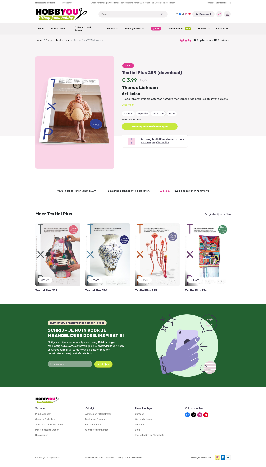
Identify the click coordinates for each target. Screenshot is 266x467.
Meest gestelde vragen (47, 429)
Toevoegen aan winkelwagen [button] (150, 126)
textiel (171, 113)
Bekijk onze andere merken (130, 457)
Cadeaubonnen (179, 28)
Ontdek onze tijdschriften (219, 3)
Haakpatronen (58, 28)
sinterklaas (158, 113)
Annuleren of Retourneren (49, 424)
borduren (128, 113)
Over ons (139, 424)
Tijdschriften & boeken (83, 28)
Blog (137, 429)
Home (41, 28)
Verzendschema (143, 419)
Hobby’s (111, 28)
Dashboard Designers (96, 419)
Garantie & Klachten (45, 419)
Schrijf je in (103, 364)
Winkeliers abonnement (97, 429)
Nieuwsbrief (67, 3)
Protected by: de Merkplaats (149, 435)
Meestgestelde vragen (45, 3)
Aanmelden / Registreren (98, 414)
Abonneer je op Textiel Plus (155, 142)
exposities (143, 113)
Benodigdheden (133, 28)
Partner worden (93, 424)
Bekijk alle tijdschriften (217, 214)
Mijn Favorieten (43, 414)
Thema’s (202, 28)
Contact (220, 28)
